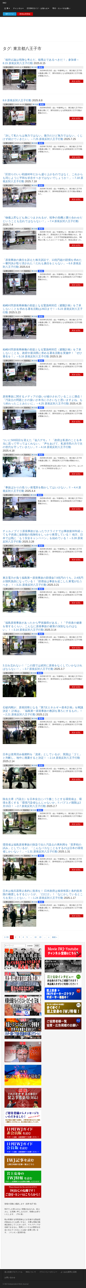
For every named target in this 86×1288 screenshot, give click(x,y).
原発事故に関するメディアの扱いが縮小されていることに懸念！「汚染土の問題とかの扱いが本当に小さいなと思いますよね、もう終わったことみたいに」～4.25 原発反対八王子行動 (43, 400)
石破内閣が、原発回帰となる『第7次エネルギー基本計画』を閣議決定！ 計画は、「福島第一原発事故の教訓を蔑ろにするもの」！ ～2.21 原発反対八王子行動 (43, 711)
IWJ (4, 3)
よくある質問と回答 (69, 1272)
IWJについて (31, 1272)
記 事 (6, 8)
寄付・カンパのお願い (61, 8)
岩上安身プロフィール (13, 1272)
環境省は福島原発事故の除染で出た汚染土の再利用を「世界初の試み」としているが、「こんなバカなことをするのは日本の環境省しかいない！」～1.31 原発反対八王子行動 (43, 848)
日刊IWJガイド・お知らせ (37, 8)
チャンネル (18, 8)
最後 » (54, 937)
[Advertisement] (43, 23)
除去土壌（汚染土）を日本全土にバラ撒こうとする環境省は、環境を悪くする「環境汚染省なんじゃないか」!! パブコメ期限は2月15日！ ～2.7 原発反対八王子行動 (42, 802)
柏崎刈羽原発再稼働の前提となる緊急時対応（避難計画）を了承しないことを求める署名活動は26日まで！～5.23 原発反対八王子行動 (43, 309)
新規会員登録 (24, 14)
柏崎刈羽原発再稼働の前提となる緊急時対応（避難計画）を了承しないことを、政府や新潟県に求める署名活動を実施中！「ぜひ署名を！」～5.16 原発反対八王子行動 (42, 353)
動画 (40, 67)
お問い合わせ (9, 1277)
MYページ (10, 14)
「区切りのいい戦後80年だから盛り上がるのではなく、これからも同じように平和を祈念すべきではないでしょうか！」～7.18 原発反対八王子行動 (43, 178)
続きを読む (76, 81)
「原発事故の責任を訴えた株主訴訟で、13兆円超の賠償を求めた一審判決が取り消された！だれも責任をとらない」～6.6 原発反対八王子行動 (42, 263)
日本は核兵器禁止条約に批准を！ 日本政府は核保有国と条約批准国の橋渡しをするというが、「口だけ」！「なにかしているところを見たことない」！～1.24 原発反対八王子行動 (43, 894)
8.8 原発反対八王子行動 (17, 100)
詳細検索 (30, 946)
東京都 (34, 67)
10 (35, 937)
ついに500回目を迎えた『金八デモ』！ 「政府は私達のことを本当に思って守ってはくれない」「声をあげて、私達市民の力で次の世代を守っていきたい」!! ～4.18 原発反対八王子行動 (42, 444)
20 (40, 937)
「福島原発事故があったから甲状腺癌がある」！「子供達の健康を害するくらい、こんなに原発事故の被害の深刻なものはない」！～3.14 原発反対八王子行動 (42, 626)
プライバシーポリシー (48, 1272)
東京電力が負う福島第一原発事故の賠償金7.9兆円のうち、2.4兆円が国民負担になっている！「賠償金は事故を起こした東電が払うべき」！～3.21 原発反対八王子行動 (43, 581)
